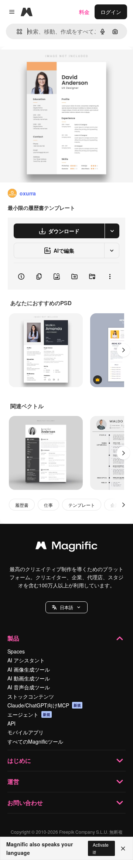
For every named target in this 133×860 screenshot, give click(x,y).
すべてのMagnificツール (35, 741)
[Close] (123, 848)
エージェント (28, 714)
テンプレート (81, 505)
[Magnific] (66, 547)
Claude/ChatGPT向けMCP (44, 705)
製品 (13, 638)
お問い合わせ (25, 802)
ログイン (110, 12)
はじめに (19, 760)
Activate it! (101, 848)
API (11, 723)
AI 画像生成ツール (28, 669)
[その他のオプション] (109, 276)
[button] (66, 607)
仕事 (48, 505)
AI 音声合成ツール (28, 687)
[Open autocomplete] (16, 31)
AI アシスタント (26, 660)
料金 (84, 12)
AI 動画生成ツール (28, 678)
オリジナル (51, 63)
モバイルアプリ (25, 732)
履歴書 (21, 505)
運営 (13, 781)
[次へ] (123, 350)
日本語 (66, 607)
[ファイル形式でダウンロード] (112, 230)
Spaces (16, 651)
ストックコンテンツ (30, 696)
